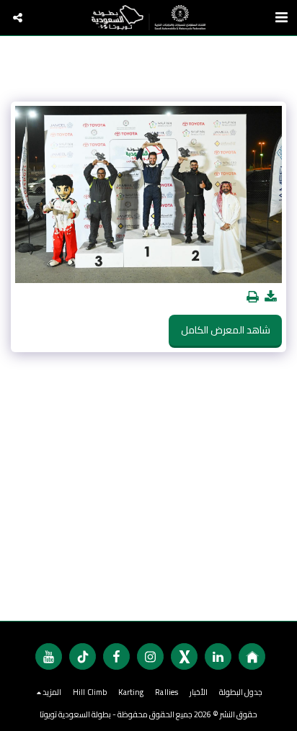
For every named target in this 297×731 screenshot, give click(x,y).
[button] (17, 17)
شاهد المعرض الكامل (225, 329)
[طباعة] (253, 297)
